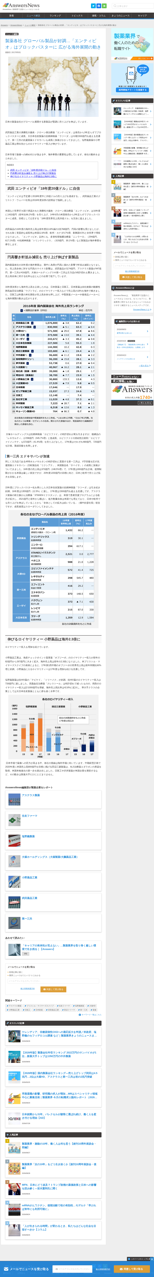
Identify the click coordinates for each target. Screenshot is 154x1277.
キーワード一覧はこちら (92, 1015)
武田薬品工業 (53, 1010)
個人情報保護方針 (27, 989)
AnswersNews (16, 25)
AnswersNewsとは (141, 309)
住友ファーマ (64, 1006)
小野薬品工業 (14, 1010)
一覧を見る (144, 366)
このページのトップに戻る (141, 1259)
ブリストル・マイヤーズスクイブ (40, 1006)
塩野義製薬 (79, 1006)
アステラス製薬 (15, 1006)
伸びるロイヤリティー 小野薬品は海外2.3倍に (33, 176)
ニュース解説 (30, 25)
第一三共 (83, 1010)
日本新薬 (39, 1010)
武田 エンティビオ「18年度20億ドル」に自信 (33, 170)
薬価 (94, 1010)
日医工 (27, 1010)
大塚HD (92, 1006)
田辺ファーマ (69, 1010)
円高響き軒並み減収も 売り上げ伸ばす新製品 (33, 173)
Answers (4, 25)
